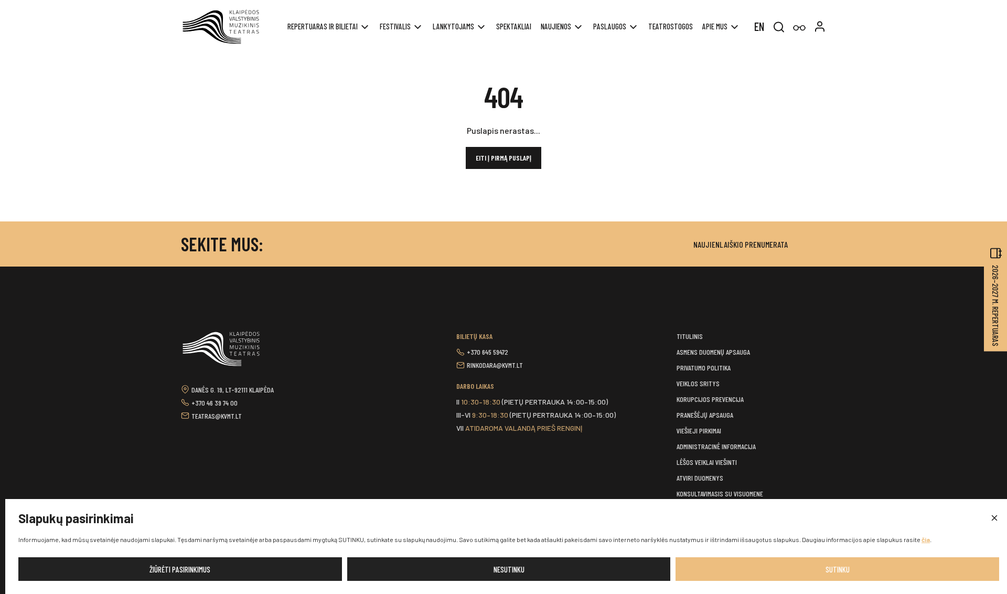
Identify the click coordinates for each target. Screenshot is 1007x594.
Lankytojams (453, 26)
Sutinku (838, 569)
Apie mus (714, 26)
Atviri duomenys (700, 477)
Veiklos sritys (698, 383)
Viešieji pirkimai (699, 430)
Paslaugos (609, 26)
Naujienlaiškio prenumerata (740, 244)
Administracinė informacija (716, 446)
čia (926, 539)
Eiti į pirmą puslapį (503, 157)
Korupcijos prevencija (710, 399)
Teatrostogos (670, 26)
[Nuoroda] (799, 28)
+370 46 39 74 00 (214, 402)
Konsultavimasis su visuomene (720, 493)
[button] (994, 518)
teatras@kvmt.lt (216, 415)
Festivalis (395, 26)
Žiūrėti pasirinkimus (179, 569)
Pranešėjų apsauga (705, 414)
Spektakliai (513, 26)
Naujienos (556, 26)
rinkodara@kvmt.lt (495, 364)
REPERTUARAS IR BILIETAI (322, 26)
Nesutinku (509, 569)
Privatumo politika (704, 367)
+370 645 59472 (487, 351)
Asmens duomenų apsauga (713, 351)
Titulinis (690, 336)
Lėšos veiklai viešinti (707, 462)
